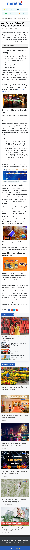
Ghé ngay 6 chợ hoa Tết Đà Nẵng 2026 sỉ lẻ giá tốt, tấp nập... (14, 388)
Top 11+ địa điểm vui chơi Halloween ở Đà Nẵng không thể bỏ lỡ (14, 472)
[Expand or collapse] (26, 46)
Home (2, 18)
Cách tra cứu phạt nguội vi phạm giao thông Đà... (19, 350)
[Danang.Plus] (15, 3)
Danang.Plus (17, 548)
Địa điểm (7, 18)
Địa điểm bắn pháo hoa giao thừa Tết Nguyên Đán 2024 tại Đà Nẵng (14, 444)
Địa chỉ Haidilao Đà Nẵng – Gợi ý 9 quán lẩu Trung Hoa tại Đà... (15, 416)
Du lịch (4, 504)
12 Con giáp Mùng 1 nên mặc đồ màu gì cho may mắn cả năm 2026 (14, 337)
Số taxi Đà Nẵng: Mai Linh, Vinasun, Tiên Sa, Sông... (17, 356)
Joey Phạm (5, 28)
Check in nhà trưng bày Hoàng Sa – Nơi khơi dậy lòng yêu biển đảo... (15, 529)
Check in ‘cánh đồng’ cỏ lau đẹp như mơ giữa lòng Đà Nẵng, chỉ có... (14, 501)
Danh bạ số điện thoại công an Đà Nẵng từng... (18, 344)
